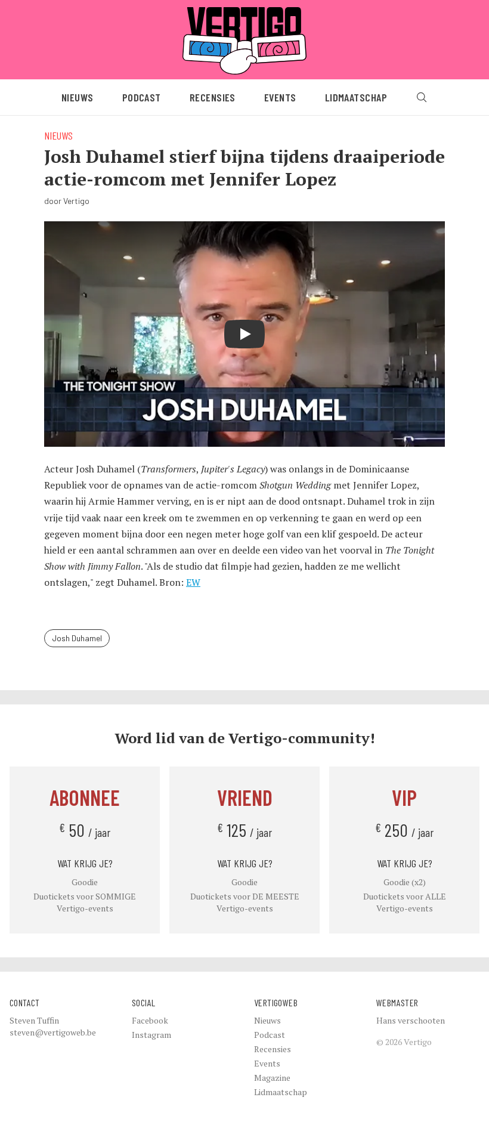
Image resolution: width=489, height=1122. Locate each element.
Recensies (213, 97)
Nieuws (77, 97)
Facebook (150, 1020)
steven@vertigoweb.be (53, 1032)
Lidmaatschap (356, 97)
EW (193, 582)
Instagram (151, 1034)
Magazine (272, 1077)
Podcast (141, 97)
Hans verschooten (410, 1020)
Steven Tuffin (34, 1020)
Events (280, 97)
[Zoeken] (422, 97)
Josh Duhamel (77, 638)
